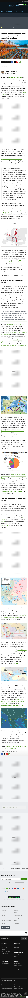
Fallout (18, 27)
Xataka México (4, 982)
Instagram (18, 888)
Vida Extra (16, 947)
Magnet (14, 5)
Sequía (13, 27)
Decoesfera (3, 974)
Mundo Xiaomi (4, 953)
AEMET (4, 27)
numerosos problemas (15, 77)
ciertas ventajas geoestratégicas (16, 324)
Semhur (14, 748)
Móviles (16, 912)
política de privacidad (19, 882)
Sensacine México (18, 984)
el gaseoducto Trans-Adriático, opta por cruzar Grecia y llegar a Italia (13, 701)
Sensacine (16, 954)
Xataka (2, 945)
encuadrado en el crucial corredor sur (12, 705)
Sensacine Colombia (18, 986)
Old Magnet (14, 751)
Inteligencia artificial (6, 920)
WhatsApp (7, 888)
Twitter (15, 62)
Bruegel (3, 748)
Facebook (12, 62)
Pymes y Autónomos (18, 974)
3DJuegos (16, 945)
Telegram (20, 888)
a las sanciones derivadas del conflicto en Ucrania (11, 262)
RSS (23, 888)
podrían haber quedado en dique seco (12, 491)
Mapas (2, 11)
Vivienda (15, 11)
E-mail (20, 62)
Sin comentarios (6, 61)
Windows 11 (17, 923)
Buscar (26, 933)
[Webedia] (25, 1)
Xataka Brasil (4, 984)
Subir (23, 938)
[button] (11, 71)
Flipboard (17, 62)
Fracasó (15, 663)
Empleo (3, 923)
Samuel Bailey (10, 746)
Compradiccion (4, 976)
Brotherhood (4, 525)
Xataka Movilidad (18, 915)
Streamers (9, 11)
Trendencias (4, 972)
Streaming (3, 910)
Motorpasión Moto (18, 965)
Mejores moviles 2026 (15, 868)
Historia (22, 11)
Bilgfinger (9, 748)
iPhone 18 (24, 27)
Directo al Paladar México (6, 988)
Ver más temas (5, 927)
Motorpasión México (18, 988)
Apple (2, 918)
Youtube (15, 888)
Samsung (16, 918)
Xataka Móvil (4, 947)
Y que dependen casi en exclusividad (11, 159)
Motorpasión (17, 963)
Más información (21, 996)
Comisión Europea (20, 746)
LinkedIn (5, 891)
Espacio (3, 912)
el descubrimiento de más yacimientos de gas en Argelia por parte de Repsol (13, 476)
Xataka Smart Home (5, 951)
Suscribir (23, 879)
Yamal (3, 521)
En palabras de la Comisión (14, 164)
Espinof (16, 956)
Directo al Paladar (5, 963)
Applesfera (3, 949)
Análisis (16, 910)
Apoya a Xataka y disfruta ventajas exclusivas (14, 899)
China (9, 27)
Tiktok (8, 891)
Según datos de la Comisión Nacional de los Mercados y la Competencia (12, 431)
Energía (3, 915)
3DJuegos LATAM (17, 982)
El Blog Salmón (17, 972)
